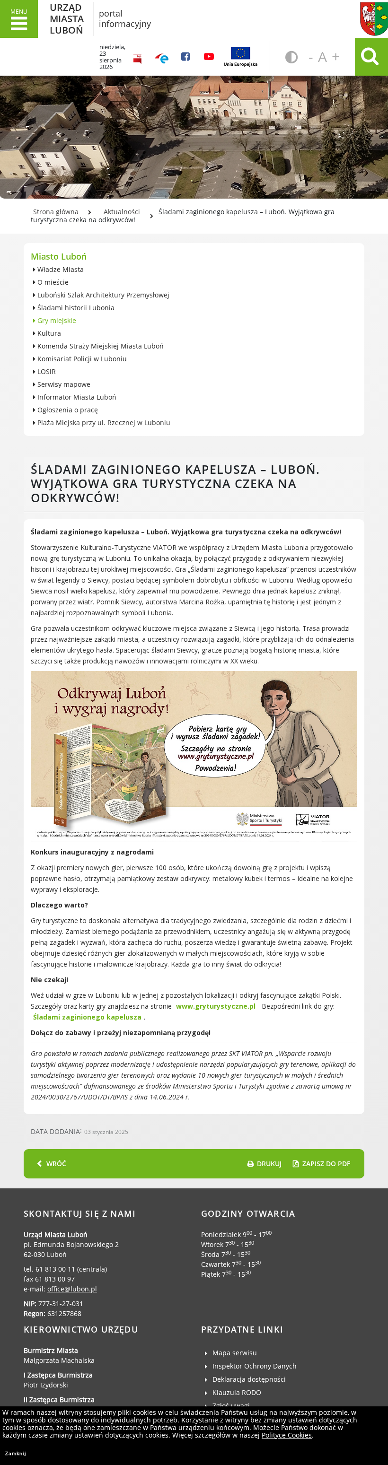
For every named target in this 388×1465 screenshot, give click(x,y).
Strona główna (56, 211)
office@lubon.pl (72, 1288)
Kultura (48, 333)
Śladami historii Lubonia (75, 307)
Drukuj (269, 1163)
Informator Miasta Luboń (75, 396)
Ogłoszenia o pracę (66, 409)
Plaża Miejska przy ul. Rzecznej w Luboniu (102, 422)
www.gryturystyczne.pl (216, 1006)
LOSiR (45, 371)
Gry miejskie (55, 320)
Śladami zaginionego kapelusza (87, 1016)
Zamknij (15, 1453)
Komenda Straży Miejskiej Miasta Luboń (99, 345)
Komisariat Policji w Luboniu (81, 358)
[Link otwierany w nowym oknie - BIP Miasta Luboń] (138, 57)
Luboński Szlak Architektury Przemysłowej (102, 294)
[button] (19, 19)
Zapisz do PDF (326, 1163)
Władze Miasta (59, 269)
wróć (56, 1163)
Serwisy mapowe (62, 384)
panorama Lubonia (194, 118)
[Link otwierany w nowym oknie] (161, 57)
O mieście (52, 282)
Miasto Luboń (59, 256)
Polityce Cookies (287, 1434)
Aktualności (122, 211)
